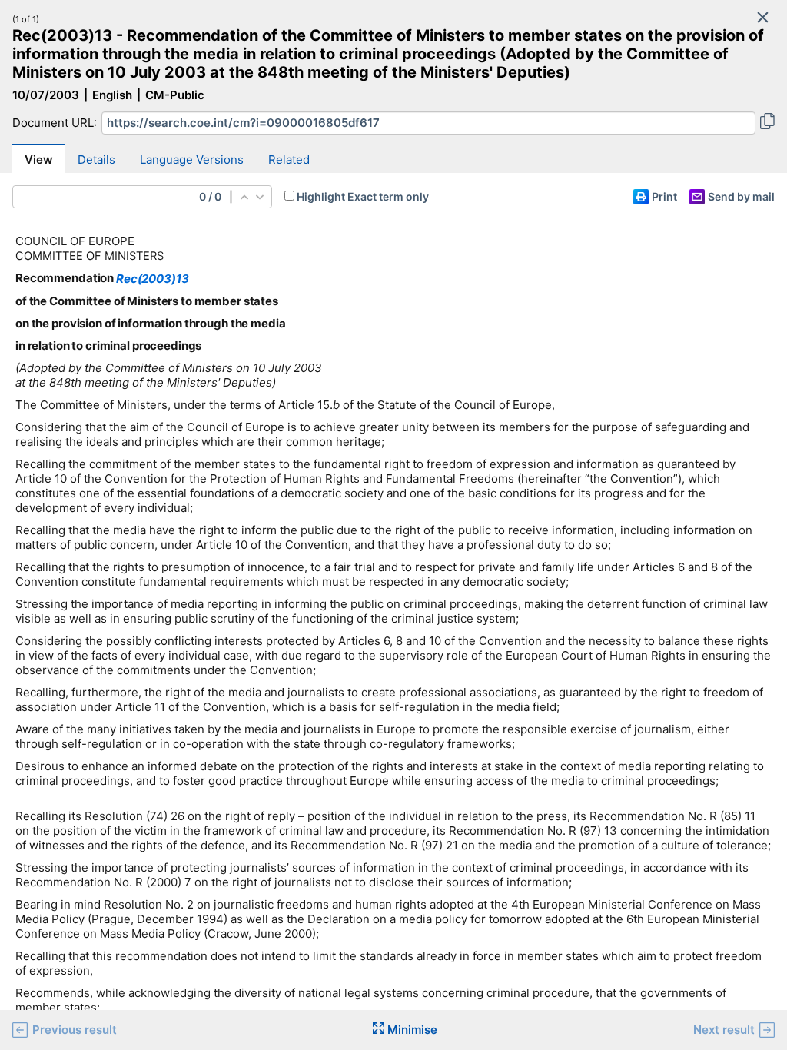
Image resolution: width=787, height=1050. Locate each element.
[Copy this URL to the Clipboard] (767, 123)
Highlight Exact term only (363, 196)
